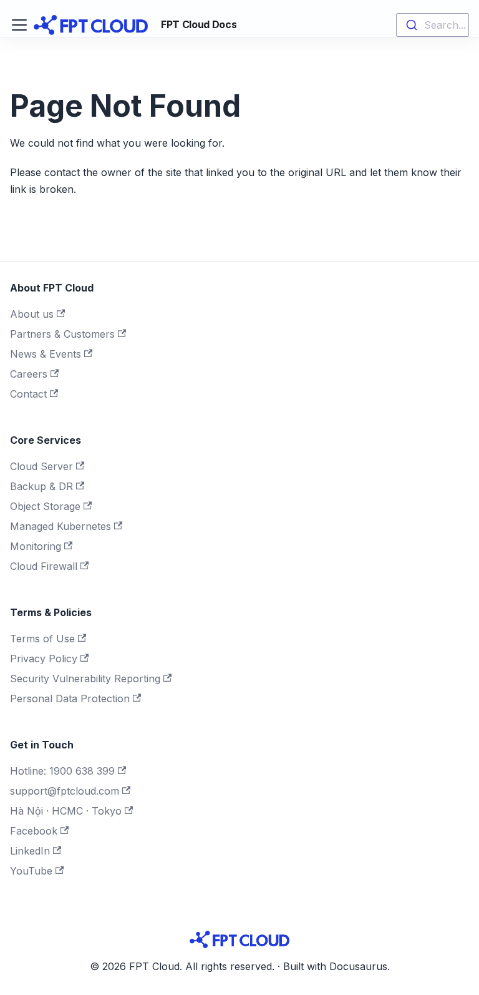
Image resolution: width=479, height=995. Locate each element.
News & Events (45, 354)
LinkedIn (30, 851)
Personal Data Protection (70, 698)
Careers (28, 374)
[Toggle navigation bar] (19, 25)
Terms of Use (42, 638)
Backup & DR (41, 486)
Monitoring (35, 546)
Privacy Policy (43, 658)
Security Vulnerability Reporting (85, 678)
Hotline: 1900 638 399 (62, 771)
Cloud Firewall (43, 566)
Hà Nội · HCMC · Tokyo (66, 811)
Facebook (33, 831)
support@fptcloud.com (64, 791)
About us (32, 314)
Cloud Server (41, 466)
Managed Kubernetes (60, 526)
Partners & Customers (62, 334)
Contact (28, 394)
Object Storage (45, 506)
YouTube (31, 871)
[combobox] (432, 25)
